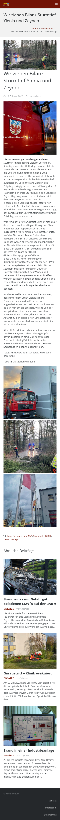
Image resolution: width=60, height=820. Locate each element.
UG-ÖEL (47, 536)
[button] (56, 4)
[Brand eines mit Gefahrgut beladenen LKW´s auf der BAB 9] (30, 577)
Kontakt (52, 800)
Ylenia (6, 539)
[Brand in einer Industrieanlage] (30, 726)
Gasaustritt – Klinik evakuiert (28, 673)
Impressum (50, 807)
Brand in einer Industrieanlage (29, 750)
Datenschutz (50, 814)
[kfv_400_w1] (6, 4)
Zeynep (14, 539)
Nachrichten (35, 96)
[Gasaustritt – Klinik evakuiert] (30, 651)
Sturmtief (38, 536)
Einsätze (9, 608)
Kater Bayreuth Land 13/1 (19, 536)
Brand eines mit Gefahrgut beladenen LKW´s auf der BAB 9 (30, 601)
